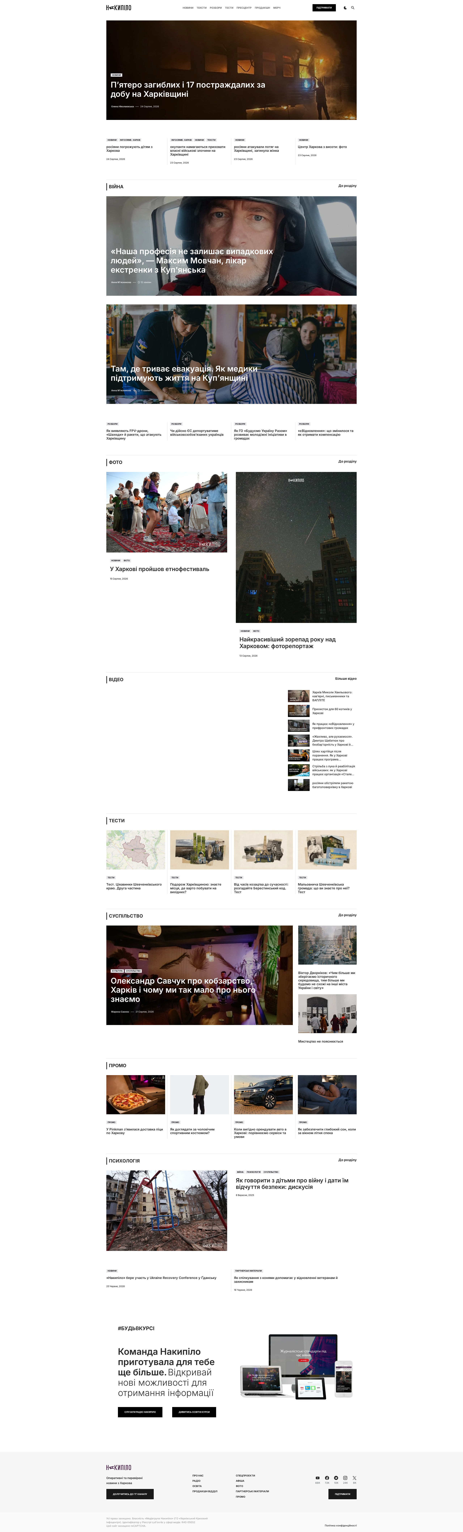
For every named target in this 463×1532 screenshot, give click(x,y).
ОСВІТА (197, 1486)
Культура (117, 971)
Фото (127, 560)
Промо (111, 1122)
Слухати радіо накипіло (140, 1412)
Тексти (211, 140)
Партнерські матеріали (248, 1271)
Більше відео (346, 678)
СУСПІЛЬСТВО (126, 916)
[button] (345, 7)
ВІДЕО (116, 679)
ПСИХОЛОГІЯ (124, 1161)
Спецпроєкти (245, 1475)
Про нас (197, 1475)
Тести (111, 877)
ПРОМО (117, 1065)
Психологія (253, 1172)
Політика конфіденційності (341, 1525)
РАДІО (196, 1480)
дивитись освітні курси (194, 1412)
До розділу (347, 186)
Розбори (113, 424)
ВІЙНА (116, 186)
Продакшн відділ (204, 1491)
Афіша (240, 1480)
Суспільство (133, 971)
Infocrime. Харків (130, 140)
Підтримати (324, 7)
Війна (240, 1172)
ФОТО (115, 462)
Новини (116, 75)
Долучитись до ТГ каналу (130, 1494)
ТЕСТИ (117, 820)
